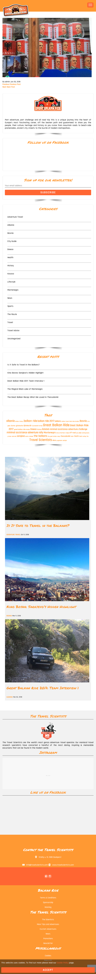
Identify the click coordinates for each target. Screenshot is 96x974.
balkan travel (65, 421)
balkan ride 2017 (46, 421)
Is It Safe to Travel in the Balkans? (23, 364)
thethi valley (82, 436)
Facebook (46, 876)
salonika (14, 436)
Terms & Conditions (48, 897)
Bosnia (10, 233)
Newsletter (48, 943)
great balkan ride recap (22, 429)
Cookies (48, 955)
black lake (72, 421)
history (39, 429)
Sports (10, 306)
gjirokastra (19, 426)
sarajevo (21, 436)
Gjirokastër (28, 426)
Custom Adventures (48, 929)
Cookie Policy (62, 962)
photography (85, 433)
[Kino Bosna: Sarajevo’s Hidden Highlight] (47, 602)
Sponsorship (48, 902)
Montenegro (12, 289)
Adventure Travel (15, 216)
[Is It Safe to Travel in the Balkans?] (47, 520)
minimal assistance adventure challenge (68, 429)
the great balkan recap (54, 436)
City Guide (11, 241)
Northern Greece (64, 433)
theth (72, 436)
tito (87, 436)
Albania (10, 225)
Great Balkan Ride (56, 425)
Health (10, 257)
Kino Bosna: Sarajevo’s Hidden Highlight (25, 372)
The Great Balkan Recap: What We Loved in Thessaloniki (32, 397)
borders (77, 421)
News (9, 298)
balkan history (19, 421)
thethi (76, 436)
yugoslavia (59, 440)
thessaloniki (65, 436)
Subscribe (48, 192)
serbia (27, 436)
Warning (48, 907)
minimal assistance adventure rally (25, 432)
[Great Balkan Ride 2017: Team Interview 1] (47, 683)
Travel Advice (13, 330)
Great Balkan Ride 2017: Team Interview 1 (25, 380)
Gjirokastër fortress (37, 426)
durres (13, 426)
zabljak (65, 440)
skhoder (31, 436)
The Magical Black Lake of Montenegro (24, 389)
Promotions (48, 938)
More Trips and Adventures (48, 924)
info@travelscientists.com (37, 865)
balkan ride (30, 421)
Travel (10, 322)
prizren (9, 436)
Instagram (50, 876)
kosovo (45, 429)
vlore (54, 440)
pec (77, 433)
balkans (58, 421)
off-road (73, 433)
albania (10, 421)
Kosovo (10, 273)
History (10, 265)
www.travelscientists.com (63, 865)
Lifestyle (11, 281)
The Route (12, 314)
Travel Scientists (40, 440)
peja (80, 433)
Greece (10, 249)
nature (58, 433)
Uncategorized (13, 338)
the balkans (40, 436)
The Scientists (48, 919)
